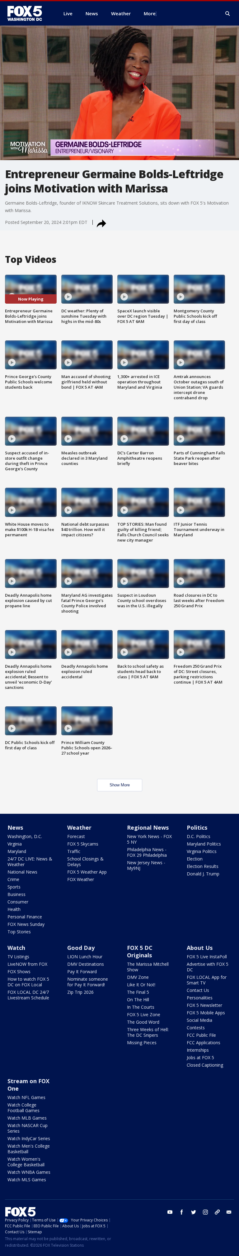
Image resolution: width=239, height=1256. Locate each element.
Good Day (81, 947)
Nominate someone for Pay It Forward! (87, 982)
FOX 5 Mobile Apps (206, 1013)
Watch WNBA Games (28, 1172)
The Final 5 (138, 992)
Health (14, 909)
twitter (194, 1212)
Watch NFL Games (26, 1097)
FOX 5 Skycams (82, 844)
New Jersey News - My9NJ (146, 865)
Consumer (17, 902)
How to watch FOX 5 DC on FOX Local (28, 982)
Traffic (73, 851)
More (150, 13)
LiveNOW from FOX (27, 964)
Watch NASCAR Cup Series (27, 1128)
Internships (198, 1050)
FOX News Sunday (26, 924)
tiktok (217, 1212)
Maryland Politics (204, 844)
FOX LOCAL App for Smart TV (207, 980)
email (229, 1212)
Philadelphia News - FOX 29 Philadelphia (147, 852)
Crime (13, 879)
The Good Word (143, 1022)
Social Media (199, 1020)
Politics (197, 827)
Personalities (200, 998)
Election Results (202, 866)
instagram (205, 1212)
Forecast (76, 836)
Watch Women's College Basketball (26, 1162)
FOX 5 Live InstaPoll (207, 957)
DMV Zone (138, 977)
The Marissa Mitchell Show (148, 967)
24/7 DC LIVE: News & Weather (29, 861)
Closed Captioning (205, 1065)
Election (195, 859)
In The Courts (140, 1007)
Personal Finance (24, 917)
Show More (120, 785)
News (15, 827)
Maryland (16, 851)
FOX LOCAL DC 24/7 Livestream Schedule (28, 995)
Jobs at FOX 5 (200, 1057)
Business (16, 894)
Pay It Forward (82, 971)
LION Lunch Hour (84, 957)
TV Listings (18, 957)
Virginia (14, 844)
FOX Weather (80, 879)
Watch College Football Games (23, 1107)
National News (22, 872)
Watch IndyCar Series (28, 1138)
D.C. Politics (198, 836)
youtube (170, 1212)
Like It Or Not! (141, 985)
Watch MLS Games (26, 1180)
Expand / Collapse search (228, 14)
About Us (200, 947)
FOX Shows (18, 971)
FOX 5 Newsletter (204, 1005)
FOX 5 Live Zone (143, 1014)
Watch (16, 947)
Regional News (148, 827)
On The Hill (138, 999)
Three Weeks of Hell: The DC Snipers (148, 1032)
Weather (79, 827)
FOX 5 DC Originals (139, 951)
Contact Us (198, 990)
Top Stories (19, 932)
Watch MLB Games (27, 1118)
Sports (14, 887)
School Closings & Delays (85, 861)
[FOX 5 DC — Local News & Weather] (28, 13)
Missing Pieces (142, 1042)
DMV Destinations (85, 964)
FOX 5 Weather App (87, 872)
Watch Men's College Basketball (28, 1148)
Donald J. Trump (203, 874)
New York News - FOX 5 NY (149, 839)
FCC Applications (203, 1042)
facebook (182, 1212)
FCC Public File (201, 1035)
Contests (196, 1028)
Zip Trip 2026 (80, 992)
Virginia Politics (202, 851)
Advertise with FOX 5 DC (207, 967)
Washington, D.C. (24, 836)
